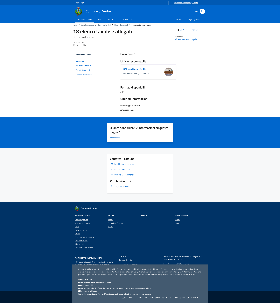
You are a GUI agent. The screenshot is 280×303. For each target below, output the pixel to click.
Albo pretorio (79, 244)
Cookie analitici (86, 285)
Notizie (110, 219)
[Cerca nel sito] (202, 11)
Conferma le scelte (132, 297)
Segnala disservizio (122, 186)
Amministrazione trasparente (186, 2)
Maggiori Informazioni (185, 274)
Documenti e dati (104, 25)
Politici (77, 233)
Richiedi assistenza (122, 169)
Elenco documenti (121, 25)
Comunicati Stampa (115, 223)
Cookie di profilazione (89, 290)
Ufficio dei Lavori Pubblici (135, 69)
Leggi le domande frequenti (125, 164)
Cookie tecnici (86, 279)
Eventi (177, 223)
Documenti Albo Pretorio (84, 247)
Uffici (77, 226)
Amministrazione (87, 25)
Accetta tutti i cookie (156, 297)
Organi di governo (81, 219)
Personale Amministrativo (84, 237)
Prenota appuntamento (124, 174)
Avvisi (110, 226)
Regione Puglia (79, 2)
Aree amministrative (82, 223)
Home (75, 25)
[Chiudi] (203, 269)
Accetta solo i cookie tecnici (185, 297)
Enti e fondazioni (81, 230)
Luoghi (177, 219)
